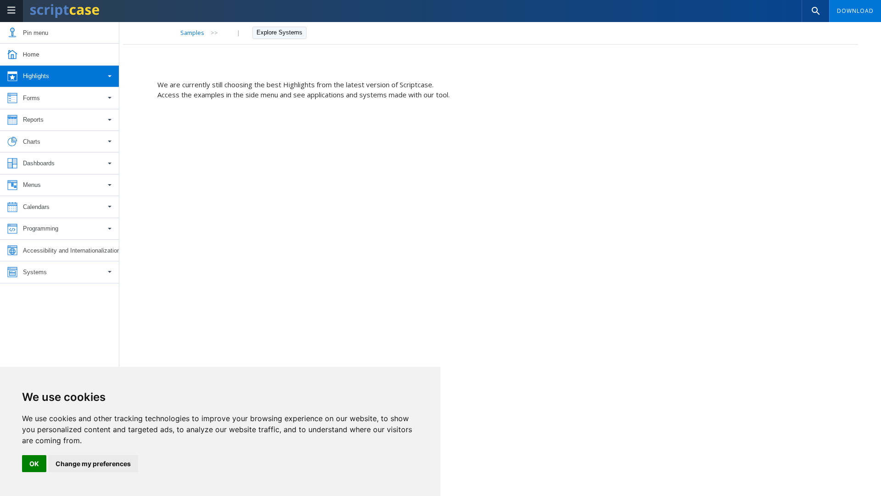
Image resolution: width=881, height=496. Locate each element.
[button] (59, 76)
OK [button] (34, 464)
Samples (192, 32)
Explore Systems (279, 32)
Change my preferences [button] (93, 464)
